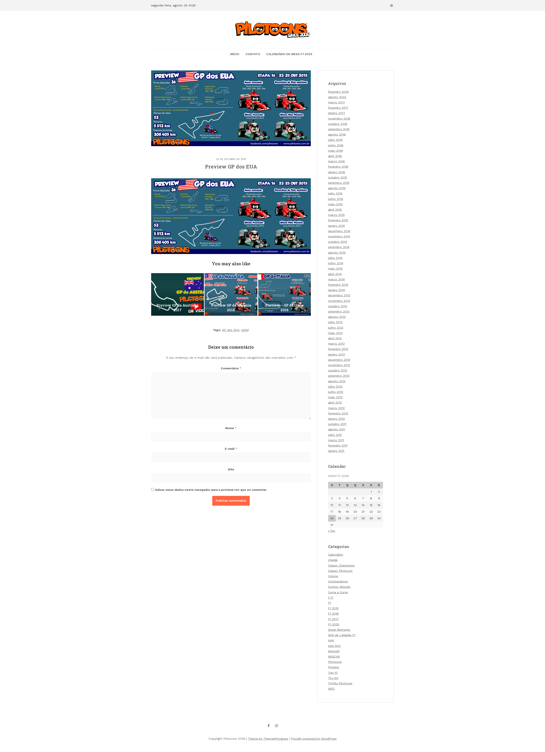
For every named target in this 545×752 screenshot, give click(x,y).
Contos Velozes (339, 586)
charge (333, 560)
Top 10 (333, 672)
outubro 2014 (337, 241)
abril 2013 (335, 338)
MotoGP (334, 651)
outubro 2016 (337, 124)
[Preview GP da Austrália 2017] (177, 294)
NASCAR (334, 656)
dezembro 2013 (339, 295)
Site (231, 469)
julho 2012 (335, 386)
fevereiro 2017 (338, 107)
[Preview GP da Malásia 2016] (231, 294)
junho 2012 (335, 392)
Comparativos (338, 581)
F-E (330, 597)
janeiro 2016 (336, 172)
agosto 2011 (336, 429)
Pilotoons (335, 662)
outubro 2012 (337, 370)
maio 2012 (335, 397)
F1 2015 (333, 608)
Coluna (333, 576)
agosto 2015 (337, 188)
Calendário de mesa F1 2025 (289, 54)
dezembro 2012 (339, 359)
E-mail (231, 448)
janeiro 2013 (336, 354)
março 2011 (336, 440)
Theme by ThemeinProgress (268, 738)
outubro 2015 (337, 177)
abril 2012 (335, 402)
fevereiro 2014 (338, 284)
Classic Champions (341, 565)
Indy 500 (334, 646)
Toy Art (333, 678)
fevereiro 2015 (338, 220)
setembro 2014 (338, 247)
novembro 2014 (339, 236)
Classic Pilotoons (340, 570)
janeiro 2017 (336, 113)
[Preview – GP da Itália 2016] (284, 294)
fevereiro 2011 (337, 445)
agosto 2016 (337, 134)
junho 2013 (335, 327)
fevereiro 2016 (338, 166)
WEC (331, 688)
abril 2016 (335, 156)
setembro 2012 (338, 375)
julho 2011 (335, 435)
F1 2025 (333, 624)
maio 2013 (335, 333)
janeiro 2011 (336, 450)
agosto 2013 (337, 316)
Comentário (231, 368)
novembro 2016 (339, 118)
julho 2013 (335, 322)
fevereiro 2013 (338, 349)
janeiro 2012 (336, 418)
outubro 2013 (337, 306)
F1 (329, 603)
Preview (333, 667)
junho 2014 (335, 263)
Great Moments (339, 629)
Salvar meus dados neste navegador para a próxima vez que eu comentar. (211, 489)
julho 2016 (335, 139)
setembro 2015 (338, 182)
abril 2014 (335, 274)
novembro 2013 (339, 301)
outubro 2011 (337, 424)
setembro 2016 (339, 129)
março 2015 (336, 215)
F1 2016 (333, 613)
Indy (331, 640)
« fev (331, 530)
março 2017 (336, 102)
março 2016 (336, 161)
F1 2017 (333, 619)
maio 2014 (335, 268)
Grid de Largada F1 (341, 635)
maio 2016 (335, 150)
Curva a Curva (338, 592)
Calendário (335, 554)
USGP (245, 330)
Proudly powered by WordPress (314, 738)
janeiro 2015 (336, 225)
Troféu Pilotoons (340, 683)
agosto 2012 (337, 381)
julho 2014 (335, 258)
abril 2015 (335, 209)
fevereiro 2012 (338, 413)
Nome (231, 428)
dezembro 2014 (339, 231)
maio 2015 (335, 204)
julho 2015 (335, 193)
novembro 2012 (339, 365)
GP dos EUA (230, 330)
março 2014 (336, 279)
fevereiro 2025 (338, 91)
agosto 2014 (337, 252)
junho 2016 (335, 145)
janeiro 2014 (336, 290)
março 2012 (336, 408)
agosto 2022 (337, 97)
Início (234, 54)
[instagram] (276, 725)
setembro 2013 (338, 311)
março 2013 (336, 343)
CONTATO (252, 54)
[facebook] (268, 725)
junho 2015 (335, 199)
